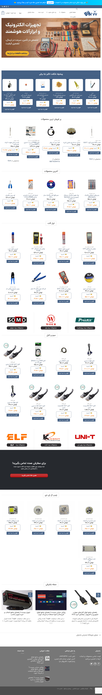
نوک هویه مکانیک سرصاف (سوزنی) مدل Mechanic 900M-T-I (71, 197)
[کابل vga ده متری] (89, 350)
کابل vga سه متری (12, 403)
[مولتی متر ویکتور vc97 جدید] (89, 238)
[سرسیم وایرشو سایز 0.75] (43, 85)
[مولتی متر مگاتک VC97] (63, 278)
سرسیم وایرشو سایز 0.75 (42, 96)
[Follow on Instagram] (6, 6)
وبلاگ (91, 689)
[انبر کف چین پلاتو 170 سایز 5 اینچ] (38, 278)
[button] (20, 13)
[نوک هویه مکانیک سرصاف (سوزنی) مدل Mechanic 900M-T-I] (71, 184)
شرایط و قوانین (84, 689)
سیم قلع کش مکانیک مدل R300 (51, 196)
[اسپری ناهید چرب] (12, 238)
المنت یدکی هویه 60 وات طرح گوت (12, 143)
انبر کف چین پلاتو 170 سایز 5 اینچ (38, 290)
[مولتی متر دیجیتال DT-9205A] (38, 238)
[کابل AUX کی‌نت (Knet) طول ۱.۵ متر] (38, 350)
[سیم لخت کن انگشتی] (76, 85)
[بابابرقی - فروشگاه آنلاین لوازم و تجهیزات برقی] (91, 13)
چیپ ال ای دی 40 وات (63, 521)
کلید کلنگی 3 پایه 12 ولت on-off (9, 96)
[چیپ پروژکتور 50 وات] (12, 510)
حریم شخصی (76, 689)
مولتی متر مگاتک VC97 (64, 289)
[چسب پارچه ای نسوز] (89, 278)
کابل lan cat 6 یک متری (13, 364)
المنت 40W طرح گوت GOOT (92, 143)
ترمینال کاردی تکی (26, 95)
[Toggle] (100, 635)
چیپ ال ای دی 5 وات (89, 521)
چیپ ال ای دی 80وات (38, 521)
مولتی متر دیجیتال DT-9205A (38, 250)
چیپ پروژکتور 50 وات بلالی (89, 560)
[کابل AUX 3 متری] (63, 350)
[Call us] (2, 6)
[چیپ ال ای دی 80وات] (38, 510)
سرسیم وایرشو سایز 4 (59, 95)
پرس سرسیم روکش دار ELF (12, 290)
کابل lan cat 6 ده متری (38, 406)
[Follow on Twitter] (4, 6)
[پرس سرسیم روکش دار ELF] (12, 278)
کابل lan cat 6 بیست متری (89, 407)
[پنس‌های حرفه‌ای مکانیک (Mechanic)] (92, 184)
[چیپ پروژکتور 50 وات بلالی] (89, 548)
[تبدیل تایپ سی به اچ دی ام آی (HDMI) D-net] (30, 184)
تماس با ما (59, 689)
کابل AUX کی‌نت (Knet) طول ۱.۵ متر (38, 362)
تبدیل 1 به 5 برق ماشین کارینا (71, 143)
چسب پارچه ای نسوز (89, 289)
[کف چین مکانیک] (10, 184)
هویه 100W (92, 95)
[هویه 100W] (92, 85)
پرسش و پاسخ (67, 689)
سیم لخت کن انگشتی (76, 95)
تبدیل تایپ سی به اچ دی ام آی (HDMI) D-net (30, 196)
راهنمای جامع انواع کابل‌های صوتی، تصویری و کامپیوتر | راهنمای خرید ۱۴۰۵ (85, 614)
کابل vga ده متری (89, 361)
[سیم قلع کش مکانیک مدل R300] (51, 184)
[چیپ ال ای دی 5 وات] (89, 510)
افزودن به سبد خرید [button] (92, 107)
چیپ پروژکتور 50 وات (13, 521)
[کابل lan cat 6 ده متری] (38, 394)
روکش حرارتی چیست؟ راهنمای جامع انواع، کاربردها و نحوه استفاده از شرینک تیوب (51, 614)
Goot (91, 159)
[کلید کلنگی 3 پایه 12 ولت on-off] (9, 85)
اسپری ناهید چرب (13, 249)
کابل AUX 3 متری (64, 361)
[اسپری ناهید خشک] (63, 238)
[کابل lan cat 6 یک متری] (12, 352)
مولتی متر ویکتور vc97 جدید (89, 250)
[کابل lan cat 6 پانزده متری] (63, 394)
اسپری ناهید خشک (63, 249)
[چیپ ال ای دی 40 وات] (63, 510)
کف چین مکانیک (10, 196)
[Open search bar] (77, 9)
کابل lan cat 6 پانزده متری (64, 407)
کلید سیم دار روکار (55, 143)
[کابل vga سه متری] (12, 392)
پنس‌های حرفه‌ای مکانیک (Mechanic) (92, 196)
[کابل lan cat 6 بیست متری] (89, 394)
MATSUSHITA (55, 161)
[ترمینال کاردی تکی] (26, 85)
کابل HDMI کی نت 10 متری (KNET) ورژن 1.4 (31, 143)
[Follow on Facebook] (8, 6)
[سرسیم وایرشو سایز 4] (59, 85)
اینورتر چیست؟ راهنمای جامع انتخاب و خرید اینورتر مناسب (17, 614)
